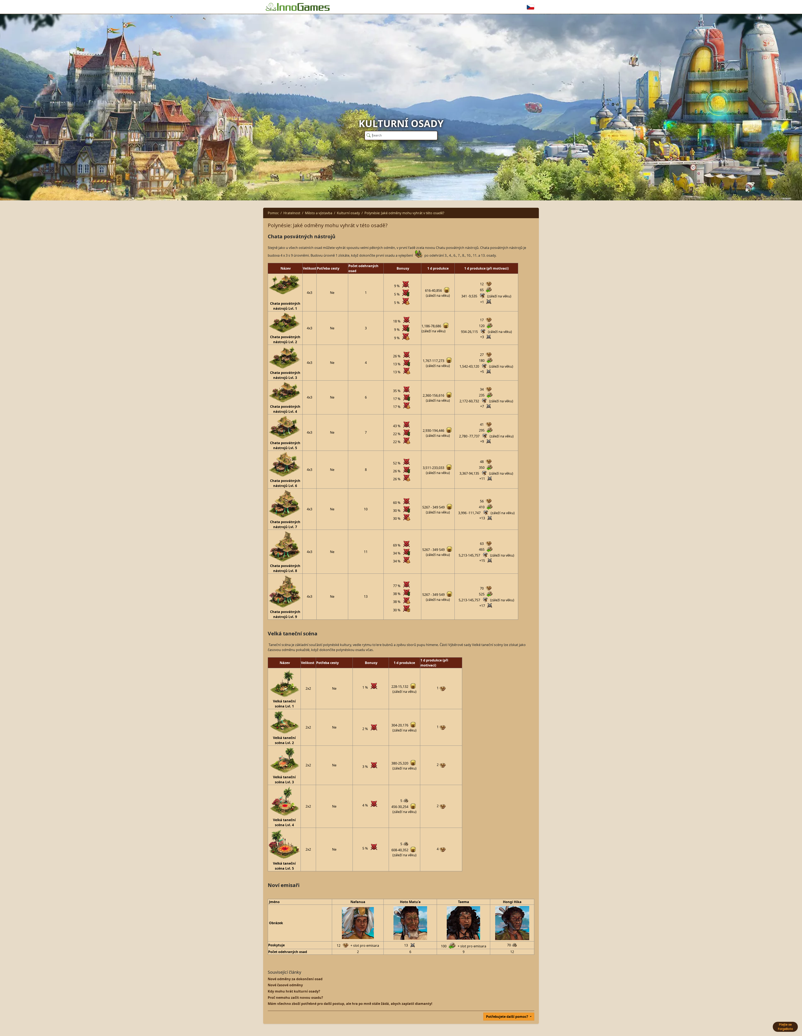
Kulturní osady (348, 213)
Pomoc (273, 213)
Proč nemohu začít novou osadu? (295, 997)
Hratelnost (291, 213)
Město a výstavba (318, 213)
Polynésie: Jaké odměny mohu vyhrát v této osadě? (404, 213)
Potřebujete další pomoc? (507, 1016)
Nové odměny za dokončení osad (295, 979)
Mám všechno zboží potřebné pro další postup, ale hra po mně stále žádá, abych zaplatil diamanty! (350, 1003)
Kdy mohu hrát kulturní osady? (294, 991)
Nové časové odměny (285, 985)
